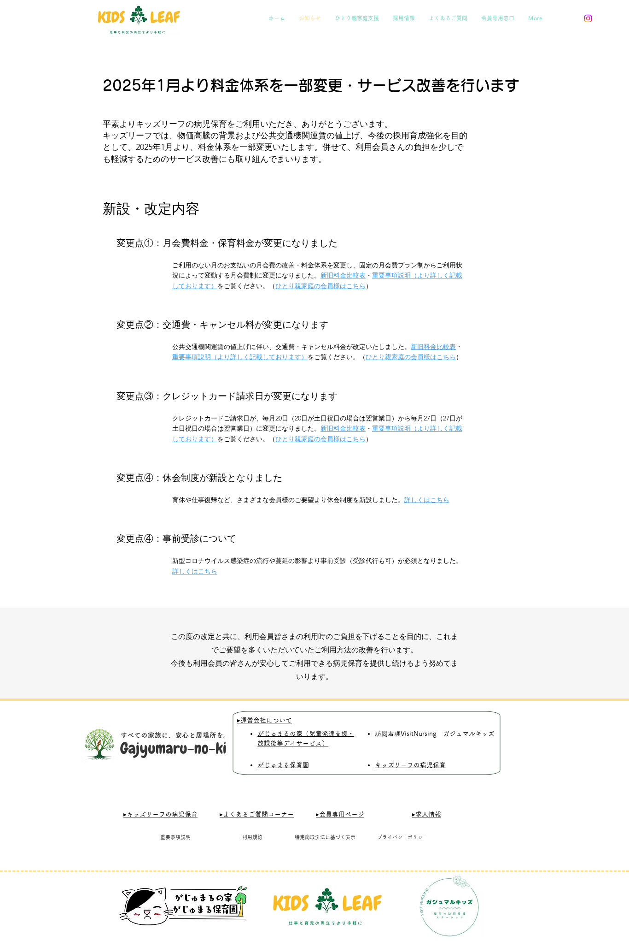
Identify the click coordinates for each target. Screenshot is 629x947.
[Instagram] (588, 18)
